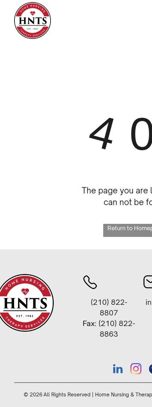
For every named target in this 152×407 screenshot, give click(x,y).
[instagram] (135, 369)
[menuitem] (86, 26)
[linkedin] (117, 369)
